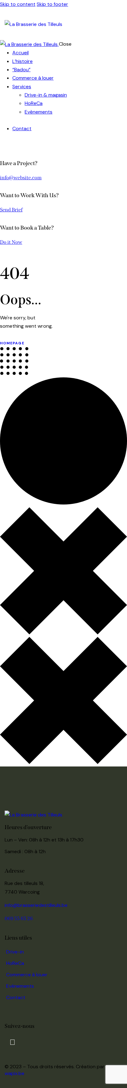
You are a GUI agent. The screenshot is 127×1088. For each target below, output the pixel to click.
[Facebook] (12, 1042)
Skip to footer (52, 4)
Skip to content (17, 4)
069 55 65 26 (19, 918)
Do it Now (11, 242)
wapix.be (14, 1073)
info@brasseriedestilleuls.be (36, 905)
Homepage (12, 343)
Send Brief (11, 210)
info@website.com (21, 178)
